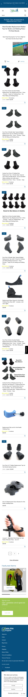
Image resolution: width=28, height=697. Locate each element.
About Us (4, 634)
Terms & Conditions (7, 655)
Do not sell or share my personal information (13, 661)
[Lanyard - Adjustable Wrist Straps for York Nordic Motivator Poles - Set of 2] (14, 524)
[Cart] (24, 10)
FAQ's (3, 637)
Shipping (4, 649)
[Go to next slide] (24, 570)
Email (4, 609)
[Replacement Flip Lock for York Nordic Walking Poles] (14, 414)
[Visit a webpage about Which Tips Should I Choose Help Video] (14, 49)
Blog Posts (4, 643)
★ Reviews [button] (26, 350)
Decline (13, 689)
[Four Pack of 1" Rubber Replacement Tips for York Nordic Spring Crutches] (14, 452)
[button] (3, 10)
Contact (4, 640)
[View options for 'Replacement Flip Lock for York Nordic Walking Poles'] (25, 435)
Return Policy (5, 652)
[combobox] (14, 15)
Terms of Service (6, 658)
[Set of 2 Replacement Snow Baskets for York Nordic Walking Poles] (14, 488)
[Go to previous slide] (20, 570)
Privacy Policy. (13, 681)
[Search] (24, 15)
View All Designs (14, 560)
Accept (13, 685)
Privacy (3, 646)
